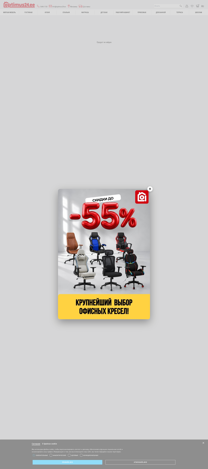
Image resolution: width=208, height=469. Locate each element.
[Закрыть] (150, 189)
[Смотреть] (104, 254)
